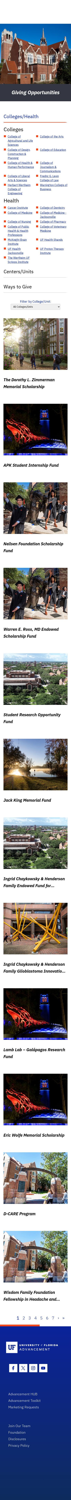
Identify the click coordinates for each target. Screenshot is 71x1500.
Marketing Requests (23, 1407)
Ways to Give (18, 286)
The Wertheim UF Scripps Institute (19, 260)
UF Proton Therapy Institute (52, 251)
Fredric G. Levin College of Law (49, 178)
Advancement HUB (22, 1394)
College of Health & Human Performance (21, 165)
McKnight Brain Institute (17, 242)
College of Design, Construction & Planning (19, 154)
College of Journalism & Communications (50, 167)
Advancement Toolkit (24, 1400)
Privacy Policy (18, 1445)
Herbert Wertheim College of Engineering (19, 189)
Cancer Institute (18, 207)
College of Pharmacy (53, 221)
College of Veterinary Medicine (53, 228)
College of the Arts (52, 136)
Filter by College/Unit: (35, 302)
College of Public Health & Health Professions (18, 231)
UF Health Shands (51, 239)
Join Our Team (19, 1425)
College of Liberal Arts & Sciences (19, 178)
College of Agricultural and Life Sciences (20, 141)
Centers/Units (19, 271)
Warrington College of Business (53, 187)
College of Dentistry (52, 207)
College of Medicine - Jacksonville (53, 215)
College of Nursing (19, 221)
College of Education (53, 149)
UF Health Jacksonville (15, 251)
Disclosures (17, 1439)
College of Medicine (20, 212)
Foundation (17, 1432)
